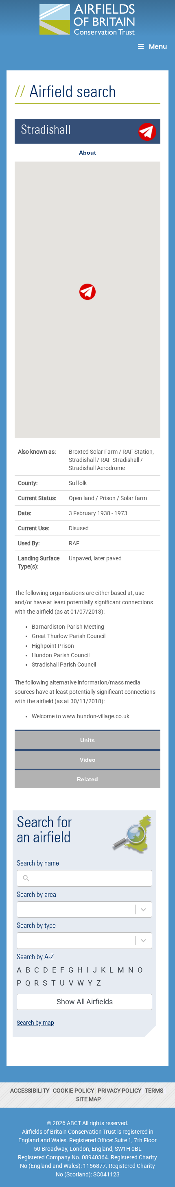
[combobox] (76, 910)
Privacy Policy (119, 1090)
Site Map (88, 1099)
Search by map (35, 1022)
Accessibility (29, 1090)
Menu (158, 46)
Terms (154, 1090)
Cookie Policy (73, 1090)
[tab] (87, 153)
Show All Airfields (85, 1001)
